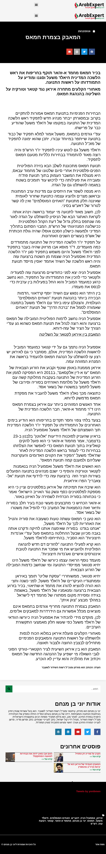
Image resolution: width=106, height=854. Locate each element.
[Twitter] (87, 732)
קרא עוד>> (95, 756)
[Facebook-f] (97, 732)
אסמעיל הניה (87, 818)
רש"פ (94, 823)
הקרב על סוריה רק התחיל (87, 754)
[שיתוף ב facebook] (92, 52)
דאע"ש (75, 818)
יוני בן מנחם (79, 820)
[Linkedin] (68, 732)
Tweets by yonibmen (88, 791)
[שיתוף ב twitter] (84, 52)
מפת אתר (100, 844)
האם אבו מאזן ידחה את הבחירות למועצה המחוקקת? (36, 755)
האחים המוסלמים (60, 818)
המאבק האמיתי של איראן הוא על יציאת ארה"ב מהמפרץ (84, 765)
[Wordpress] (58, 732)
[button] (36, 4)
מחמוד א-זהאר (63, 820)
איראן (99, 818)
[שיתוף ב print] (77, 52)
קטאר (50, 820)
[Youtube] (78, 732)
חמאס (90, 820)
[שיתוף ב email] (69, 52)
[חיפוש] (9, 688)
